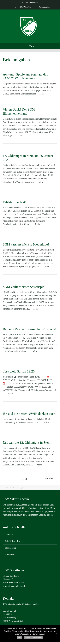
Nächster (49, 478)
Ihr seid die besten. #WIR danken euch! (29, 413)
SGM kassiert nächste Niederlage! (26, 244)
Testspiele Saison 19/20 (19, 371)
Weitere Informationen (33, 638)
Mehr (41, 94)
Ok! (19, 638)
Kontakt (25, 2)
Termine (9, 534)
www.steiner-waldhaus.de (14, 586)
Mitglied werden (12, 541)
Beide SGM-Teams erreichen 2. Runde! (29, 329)
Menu (31, 46)
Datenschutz (10, 548)
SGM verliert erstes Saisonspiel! (24, 287)
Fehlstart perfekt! (14, 202)
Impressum (34, 2)
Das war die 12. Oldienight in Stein (27, 442)
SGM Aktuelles (25, 7)
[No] (56, 633)
